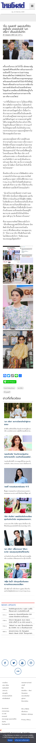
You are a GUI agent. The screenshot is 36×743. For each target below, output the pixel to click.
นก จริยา (20, 388)
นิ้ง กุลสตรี (7, 392)
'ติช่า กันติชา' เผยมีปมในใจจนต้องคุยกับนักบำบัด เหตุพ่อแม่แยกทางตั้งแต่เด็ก (18, 519)
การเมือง (5, 683)
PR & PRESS (25, 709)
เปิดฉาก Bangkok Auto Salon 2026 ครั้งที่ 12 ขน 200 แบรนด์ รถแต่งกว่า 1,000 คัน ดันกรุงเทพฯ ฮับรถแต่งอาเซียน (21, 621)
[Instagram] (31, 663)
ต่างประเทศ (5, 708)
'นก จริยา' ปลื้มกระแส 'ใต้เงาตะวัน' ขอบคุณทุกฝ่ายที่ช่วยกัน (16, 550)
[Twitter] (14, 663)
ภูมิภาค (23, 698)
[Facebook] (5, 663)
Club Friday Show (9, 388)
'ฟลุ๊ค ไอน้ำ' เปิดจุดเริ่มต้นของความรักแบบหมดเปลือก (16, 583)
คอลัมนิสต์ (5, 688)
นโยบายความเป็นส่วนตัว (22, 740)
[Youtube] (22, 663)
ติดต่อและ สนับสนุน (27, 714)
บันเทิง (4, 722)
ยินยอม (10, 740)
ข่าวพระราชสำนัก (7, 696)
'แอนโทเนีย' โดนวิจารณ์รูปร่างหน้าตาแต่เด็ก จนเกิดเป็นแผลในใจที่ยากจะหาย (17, 457)
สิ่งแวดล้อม (24, 701)
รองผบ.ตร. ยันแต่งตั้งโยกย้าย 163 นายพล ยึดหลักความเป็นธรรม (20, 615)
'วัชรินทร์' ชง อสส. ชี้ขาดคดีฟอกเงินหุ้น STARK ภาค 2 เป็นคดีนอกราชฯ (21, 626)
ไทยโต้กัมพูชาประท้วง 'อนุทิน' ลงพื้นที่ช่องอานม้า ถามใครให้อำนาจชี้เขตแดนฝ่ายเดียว (20, 610)
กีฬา (22, 688)
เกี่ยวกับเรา (24, 712)
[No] (34, 738)
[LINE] (18, 671)
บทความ (4, 691)
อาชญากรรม (5, 711)
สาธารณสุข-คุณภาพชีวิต (9, 719)
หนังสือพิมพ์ (6, 698)
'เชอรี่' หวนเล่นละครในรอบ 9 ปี (16, 486)
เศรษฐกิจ (5, 693)
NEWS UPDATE (8, 605)
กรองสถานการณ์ (26, 683)
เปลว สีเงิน (5, 685)
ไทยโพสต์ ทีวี (6, 724)
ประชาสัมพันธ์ (25, 696)
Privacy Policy (26, 720)
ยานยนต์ (4, 716)
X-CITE (4, 714)
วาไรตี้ (23, 685)
